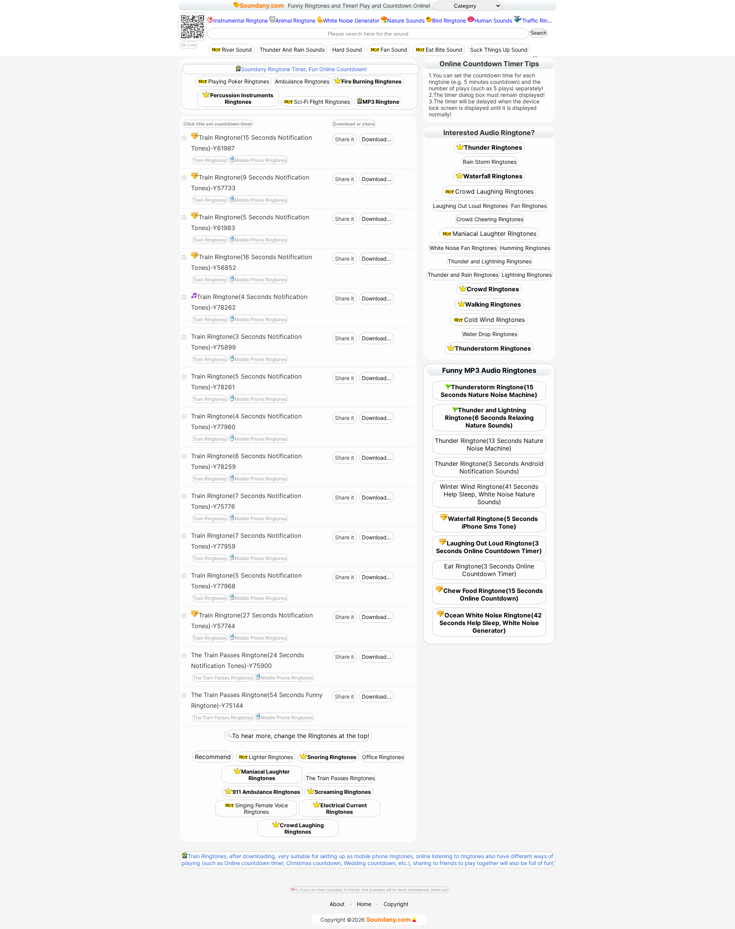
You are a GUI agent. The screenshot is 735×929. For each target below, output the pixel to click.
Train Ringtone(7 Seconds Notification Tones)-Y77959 (246, 541)
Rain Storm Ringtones (489, 161)
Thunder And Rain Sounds (292, 49)
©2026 (365, 919)
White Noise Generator (351, 20)
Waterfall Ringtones (493, 176)
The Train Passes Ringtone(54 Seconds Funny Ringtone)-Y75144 (257, 700)
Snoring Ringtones (331, 757)
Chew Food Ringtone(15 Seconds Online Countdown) (493, 594)
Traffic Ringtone (542, 20)
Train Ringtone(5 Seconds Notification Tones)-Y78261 (246, 381)
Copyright (396, 904)
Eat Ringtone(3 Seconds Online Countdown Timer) (489, 570)
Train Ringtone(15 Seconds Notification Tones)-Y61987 (251, 143)
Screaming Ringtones (343, 792)
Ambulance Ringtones (302, 81)
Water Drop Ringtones (489, 334)
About (337, 904)
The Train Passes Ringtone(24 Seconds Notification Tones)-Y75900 (247, 660)
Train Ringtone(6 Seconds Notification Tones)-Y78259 (246, 461)
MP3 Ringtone (381, 101)
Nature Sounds (406, 20)
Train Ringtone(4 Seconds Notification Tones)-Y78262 (249, 302)
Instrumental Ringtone (240, 20)
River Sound (237, 49)
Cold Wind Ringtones (494, 319)
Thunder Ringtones (493, 147)
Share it (344, 139)
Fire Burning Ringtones (371, 81)
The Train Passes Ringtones (340, 778)
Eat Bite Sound (444, 49)
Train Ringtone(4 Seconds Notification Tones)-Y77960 (246, 421)
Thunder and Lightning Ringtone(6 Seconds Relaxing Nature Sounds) (489, 417)
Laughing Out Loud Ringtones (470, 205)
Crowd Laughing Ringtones (302, 828)
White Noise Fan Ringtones (463, 248)
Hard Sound (347, 49)
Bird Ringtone (449, 20)
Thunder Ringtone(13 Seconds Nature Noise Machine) (489, 444)
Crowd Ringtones (493, 289)
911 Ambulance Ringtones (266, 792)
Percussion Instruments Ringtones (241, 98)
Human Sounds (493, 20)
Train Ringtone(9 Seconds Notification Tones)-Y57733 (250, 182)
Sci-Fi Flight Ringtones (322, 101)
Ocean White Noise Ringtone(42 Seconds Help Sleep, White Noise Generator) (490, 622)
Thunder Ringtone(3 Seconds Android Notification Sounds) (489, 467)
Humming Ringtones (525, 248)
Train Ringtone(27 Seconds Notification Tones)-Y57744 (252, 620)
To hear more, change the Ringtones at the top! (300, 736)
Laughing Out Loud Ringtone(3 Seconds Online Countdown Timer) (489, 547)
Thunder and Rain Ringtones (463, 274)
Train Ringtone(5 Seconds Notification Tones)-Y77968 (246, 580)
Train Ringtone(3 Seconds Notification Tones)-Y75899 (246, 342)
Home (364, 904)
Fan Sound (394, 49)
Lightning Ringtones (527, 274)
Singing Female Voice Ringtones (261, 808)
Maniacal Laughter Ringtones (265, 774)
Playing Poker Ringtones (238, 81)
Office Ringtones (383, 757)
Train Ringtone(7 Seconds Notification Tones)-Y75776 (246, 501)
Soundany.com (262, 5)
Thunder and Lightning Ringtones (489, 261)
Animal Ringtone (295, 20)
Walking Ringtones (493, 304)
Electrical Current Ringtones (343, 808)
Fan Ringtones (529, 205)
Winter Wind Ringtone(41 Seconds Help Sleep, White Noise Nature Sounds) (489, 494)
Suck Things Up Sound (499, 49)
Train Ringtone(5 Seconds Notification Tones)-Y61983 (250, 222)
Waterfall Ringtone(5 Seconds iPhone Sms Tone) (493, 522)
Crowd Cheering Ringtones (489, 219)
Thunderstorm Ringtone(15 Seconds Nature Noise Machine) (489, 390)
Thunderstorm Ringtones (493, 348)
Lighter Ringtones (271, 757)
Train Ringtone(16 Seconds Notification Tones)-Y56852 (251, 262)
